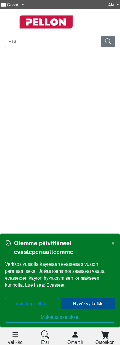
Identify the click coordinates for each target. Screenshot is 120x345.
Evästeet (55, 285)
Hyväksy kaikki (88, 303)
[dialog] (60, 289)
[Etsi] (108, 41)
